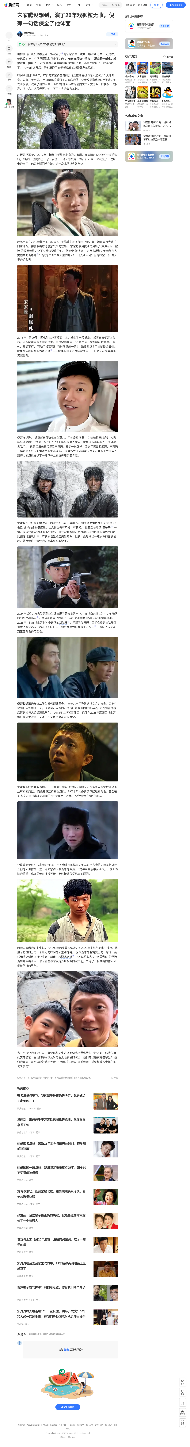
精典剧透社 (22, 1108)
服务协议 (44, 1425)
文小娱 (20, 1324)
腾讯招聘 (80, 1425)
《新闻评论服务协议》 (57, 1334)
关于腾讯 (21, 1425)
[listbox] (67, 1206)
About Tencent (33, 1425)
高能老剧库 (22, 1132)
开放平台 (62, 1425)
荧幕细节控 (22, 1180)
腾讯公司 (64, 1437)
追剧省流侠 (22, 1252)
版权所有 (71, 1437)
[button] (164, 26)
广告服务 (71, 1425)
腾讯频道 (108, 1425)
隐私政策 (53, 1425)
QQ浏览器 (99, 1425)
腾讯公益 (89, 1425)
